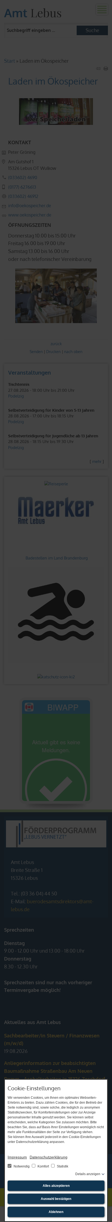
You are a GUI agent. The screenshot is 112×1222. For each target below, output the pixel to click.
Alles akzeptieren (56, 1186)
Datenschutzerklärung (48, 1157)
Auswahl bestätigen (56, 1199)
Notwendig (21, 1166)
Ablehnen (56, 1212)
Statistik (62, 1166)
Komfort (43, 1166)
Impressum (17, 1157)
